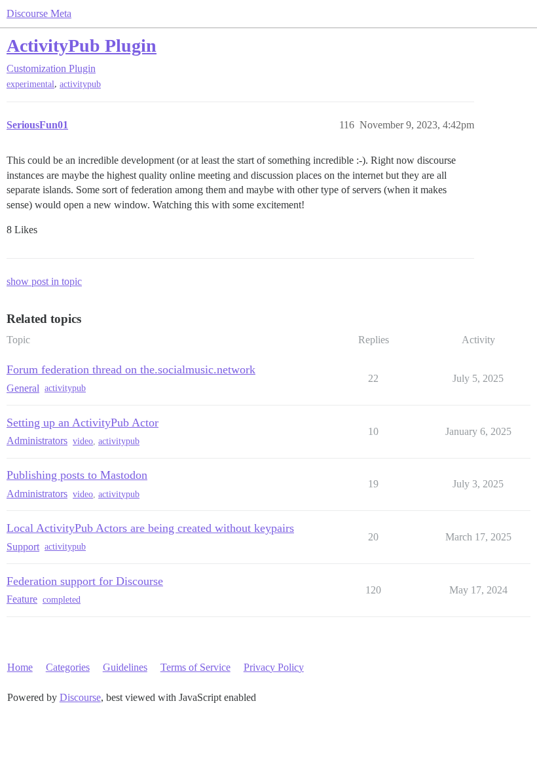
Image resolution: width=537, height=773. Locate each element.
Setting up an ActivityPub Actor (82, 422)
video (83, 441)
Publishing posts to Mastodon (77, 474)
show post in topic (44, 281)
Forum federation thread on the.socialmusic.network (131, 369)
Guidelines (125, 667)
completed (62, 600)
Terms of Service (195, 667)
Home (20, 667)
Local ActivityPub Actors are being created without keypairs (150, 528)
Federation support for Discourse (85, 581)
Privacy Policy (274, 667)
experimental (30, 84)
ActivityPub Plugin (82, 45)
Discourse (80, 697)
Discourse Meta (39, 13)
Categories (68, 667)
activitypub (80, 84)
